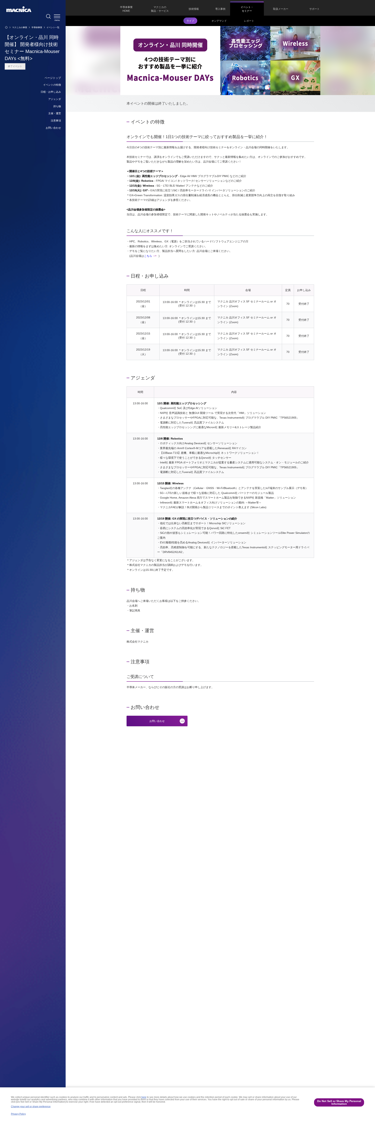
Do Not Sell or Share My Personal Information (339, 1102)
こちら (148, 255)
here (143, 1097)
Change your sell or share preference (31, 1106)
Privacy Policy (18, 1114)
